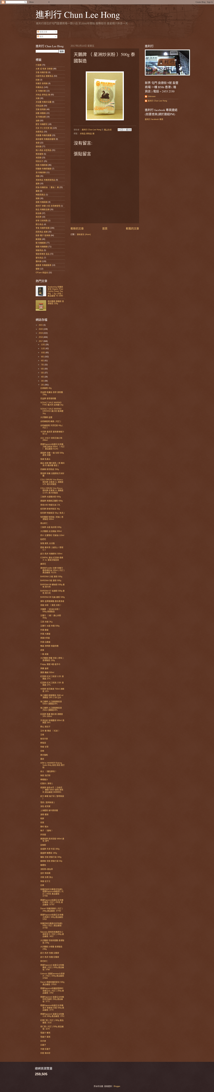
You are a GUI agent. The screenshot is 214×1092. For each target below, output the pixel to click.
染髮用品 (39, 132)
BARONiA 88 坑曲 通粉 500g (52, 597)
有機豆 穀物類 (42, 83)
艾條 (42, 735)
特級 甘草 (44, 747)
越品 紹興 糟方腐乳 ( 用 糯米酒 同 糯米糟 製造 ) (52, 464)
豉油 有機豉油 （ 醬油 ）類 (47, 187)
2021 (41, 325)
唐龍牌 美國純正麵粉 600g (51, 501)
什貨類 (38, 65)
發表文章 (43, 32)
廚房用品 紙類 (42, 232)
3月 (42, 381)
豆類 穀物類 (41, 109)
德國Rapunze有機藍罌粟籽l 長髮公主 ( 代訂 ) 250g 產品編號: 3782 (52, 990)
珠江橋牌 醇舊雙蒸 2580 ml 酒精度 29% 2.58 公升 (51, 696)
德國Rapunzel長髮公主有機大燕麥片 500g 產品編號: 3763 (51, 917)
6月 (42, 369)
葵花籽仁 (44, 961)
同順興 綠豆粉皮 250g (49, 469)
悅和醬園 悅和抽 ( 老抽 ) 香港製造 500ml (51, 518)
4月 (42, 377)
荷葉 (42, 822)
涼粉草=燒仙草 (46, 869)
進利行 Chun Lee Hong (78, 14)
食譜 (37, 143)
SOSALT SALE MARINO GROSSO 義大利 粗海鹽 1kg (51, 411)
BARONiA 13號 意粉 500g (51, 576)
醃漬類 (38, 239)
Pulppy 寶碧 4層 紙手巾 (50, 664)
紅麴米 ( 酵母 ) (46, 783)
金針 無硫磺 (45, 873)
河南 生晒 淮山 (46, 877)
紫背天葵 (44, 739)
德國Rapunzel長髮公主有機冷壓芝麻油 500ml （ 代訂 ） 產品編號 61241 (52, 446)
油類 (37, 120)
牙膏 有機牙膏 (42, 72)
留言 (41, 36)
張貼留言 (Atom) (84, 234)
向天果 (43, 1041)
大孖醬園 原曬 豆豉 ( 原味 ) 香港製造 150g (51, 659)
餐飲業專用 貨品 (42, 254)
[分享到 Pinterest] (130, 129)
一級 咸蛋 (44, 654)
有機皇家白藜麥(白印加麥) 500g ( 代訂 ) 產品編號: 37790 (51, 925)
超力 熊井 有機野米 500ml (51, 554)
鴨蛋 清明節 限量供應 (49, 646)
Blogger (117, 1086)
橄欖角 (43, 865)
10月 (43, 352)
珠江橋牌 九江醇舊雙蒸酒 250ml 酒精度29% (51, 709)
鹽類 (37, 269)
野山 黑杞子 (45, 727)
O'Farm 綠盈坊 (42, 272)
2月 (42, 385)
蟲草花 (43, 564)
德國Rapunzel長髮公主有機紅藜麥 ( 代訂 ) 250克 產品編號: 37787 (51, 902)
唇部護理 (39, 154)
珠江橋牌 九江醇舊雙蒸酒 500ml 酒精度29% (51, 702)
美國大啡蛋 (45, 638)
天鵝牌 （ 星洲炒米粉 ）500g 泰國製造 (50, 610)
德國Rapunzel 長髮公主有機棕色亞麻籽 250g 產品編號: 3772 (52, 999)
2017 (41, 341)
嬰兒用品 (39, 258)
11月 (43, 348)
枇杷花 (43, 539)
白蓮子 (43, 1045)
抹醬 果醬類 (41, 113)
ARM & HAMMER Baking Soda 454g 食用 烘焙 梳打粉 (52, 765)
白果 (42, 885)
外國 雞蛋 (44, 630)
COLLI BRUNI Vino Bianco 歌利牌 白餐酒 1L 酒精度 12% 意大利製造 (51, 482)
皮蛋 (42, 650)
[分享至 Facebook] (127, 129)
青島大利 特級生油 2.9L (50, 505)
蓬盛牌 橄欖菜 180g (48, 853)
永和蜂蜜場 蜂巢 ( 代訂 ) (50, 421)
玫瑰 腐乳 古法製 (47, 543)
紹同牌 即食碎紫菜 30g (50, 509)
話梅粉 (43, 845)
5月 (42, 373)
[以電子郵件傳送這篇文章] (119, 129)
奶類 (37, 80)
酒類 (37, 176)
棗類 (37, 191)
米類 (37, 98)
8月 (42, 360)
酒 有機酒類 (41, 172)
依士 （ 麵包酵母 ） (48, 771)
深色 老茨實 (45, 806)
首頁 (104, 228)
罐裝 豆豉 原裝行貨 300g (50, 857)
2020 (41, 329)
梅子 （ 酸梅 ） (46, 830)
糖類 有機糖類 (42, 247)
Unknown (151, 96)
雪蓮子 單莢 (45, 1037)
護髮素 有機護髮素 (43, 265)
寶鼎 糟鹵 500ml (47, 672)
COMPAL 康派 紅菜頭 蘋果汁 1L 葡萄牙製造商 (51, 558)
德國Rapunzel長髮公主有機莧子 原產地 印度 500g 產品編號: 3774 (52, 1007)
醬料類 (38, 261)
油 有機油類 (41, 117)
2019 (41, 333)
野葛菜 (43, 743)
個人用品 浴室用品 (43, 150)
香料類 (38, 146)
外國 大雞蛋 (45, 634)
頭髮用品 (39, 250)
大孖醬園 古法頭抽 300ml (51, 531)
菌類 (37, 198)
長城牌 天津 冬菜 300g (49, 849)
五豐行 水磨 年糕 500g (49, 626)
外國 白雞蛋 (45, 642)
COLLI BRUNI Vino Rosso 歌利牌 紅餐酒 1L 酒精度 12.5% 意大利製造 (51, 490)
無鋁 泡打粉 (45, 775)
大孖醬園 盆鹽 (46, 417)
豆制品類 (39, 106)
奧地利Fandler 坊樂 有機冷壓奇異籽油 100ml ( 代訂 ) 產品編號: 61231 (52, 570)
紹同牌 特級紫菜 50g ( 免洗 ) (52, 513)
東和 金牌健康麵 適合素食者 (52, 601)
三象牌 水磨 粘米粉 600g (50, 527)
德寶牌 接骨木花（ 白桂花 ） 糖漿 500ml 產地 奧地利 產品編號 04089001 (51, 789)
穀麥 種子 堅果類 (43, 235)
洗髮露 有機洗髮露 (43, 135)
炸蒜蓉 (43, 834)
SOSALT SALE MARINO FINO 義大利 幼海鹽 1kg (51, 403)
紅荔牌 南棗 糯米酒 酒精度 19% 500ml (51, 715)
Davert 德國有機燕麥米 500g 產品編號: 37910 (52, 983)
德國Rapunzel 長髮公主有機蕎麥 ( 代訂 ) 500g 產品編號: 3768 (52, 967)
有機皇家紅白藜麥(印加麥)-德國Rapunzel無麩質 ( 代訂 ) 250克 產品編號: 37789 (51, 892)
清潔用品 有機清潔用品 (45, 180)
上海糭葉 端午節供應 (49, 810)
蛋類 (37, 183)
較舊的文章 (132, 228)
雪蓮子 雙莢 (45, 1033)
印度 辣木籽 (45, 1053)
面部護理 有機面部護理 (45, 139)
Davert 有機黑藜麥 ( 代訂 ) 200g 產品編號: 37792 (51, 909)
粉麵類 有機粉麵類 (43, 169)
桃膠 (42, 818)
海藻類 (38, 157)
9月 (42, 357)
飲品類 (38, 213)
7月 (42, 365)
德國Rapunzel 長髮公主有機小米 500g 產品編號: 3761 (52, 1015)
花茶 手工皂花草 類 (44, 128)
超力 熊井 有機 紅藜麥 (49, 957)
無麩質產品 (40, 195)
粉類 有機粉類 (42, 165)
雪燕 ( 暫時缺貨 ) (47, 802)
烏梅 (42, 751)
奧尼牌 (38, 217)
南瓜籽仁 (44, 523)
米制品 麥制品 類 (87, 133)
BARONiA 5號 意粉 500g (50, 580)
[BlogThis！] (121, 129)
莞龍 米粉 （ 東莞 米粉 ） (51, 605)
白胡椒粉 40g (46, 388)
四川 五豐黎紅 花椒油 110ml (52, 535)
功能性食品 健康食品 (44, 76)
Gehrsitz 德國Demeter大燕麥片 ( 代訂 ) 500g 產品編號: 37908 (52, 976)
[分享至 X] (124, 129)
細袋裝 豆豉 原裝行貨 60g (51, 861)
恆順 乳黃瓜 (45, 459)
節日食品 (39, 224)
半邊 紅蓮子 (45, 1049)
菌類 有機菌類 (42, 202)
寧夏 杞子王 (45, 881)
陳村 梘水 (44, 826)
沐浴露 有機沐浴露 (43, 102)
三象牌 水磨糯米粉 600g (50, 497)
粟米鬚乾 (44, 755)
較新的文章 (77, 228)
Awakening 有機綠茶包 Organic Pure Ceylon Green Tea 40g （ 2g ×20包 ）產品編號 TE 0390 (56, 291)
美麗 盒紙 (44, 668)
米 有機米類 (41, 91)
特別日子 (39, 161)
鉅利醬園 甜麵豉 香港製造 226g (56, 302)
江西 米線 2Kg (46, 622)
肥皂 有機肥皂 (42, 124)
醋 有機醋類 (41, 243)
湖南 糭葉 (44, 814)
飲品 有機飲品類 (42, 209)
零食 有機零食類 (42, 228)
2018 (41, 337)
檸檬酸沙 (44, 779)
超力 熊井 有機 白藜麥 (49, 953)
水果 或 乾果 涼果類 (44, 69)
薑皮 (42, 759)
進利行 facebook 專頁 (154, 119)
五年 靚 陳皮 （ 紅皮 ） (50, 731)
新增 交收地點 (42, 220)
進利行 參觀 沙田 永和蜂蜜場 (48, 206)
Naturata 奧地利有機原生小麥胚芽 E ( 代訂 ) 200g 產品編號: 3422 (52, 934)
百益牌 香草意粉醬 (48, 398)
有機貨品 (39, 87)
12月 (43, 344)
